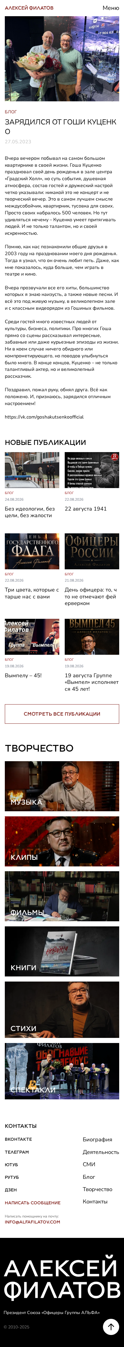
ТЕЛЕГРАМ (17, 1152)
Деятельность (101, 1152)
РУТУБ (12, 1177)
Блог (89, 1177)
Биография (97, 1139)
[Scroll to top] (111, 1327)
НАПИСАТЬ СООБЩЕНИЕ (32, 1202)
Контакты (95, 1201)
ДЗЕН (11, 1190)
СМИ (89, 1164)
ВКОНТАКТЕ (18, 1139)
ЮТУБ (11, 1164)
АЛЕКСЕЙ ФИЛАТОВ (29, 8)
